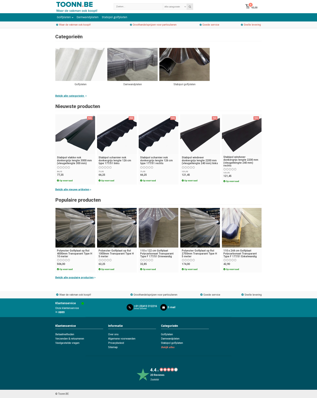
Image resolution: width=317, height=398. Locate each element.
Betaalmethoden (64, 334)
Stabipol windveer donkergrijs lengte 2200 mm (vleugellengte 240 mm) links (200, 160)
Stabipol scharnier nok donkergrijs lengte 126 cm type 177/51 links (115, 160)
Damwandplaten (88, 17)
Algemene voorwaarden (121, 338)
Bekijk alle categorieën (70, 95)
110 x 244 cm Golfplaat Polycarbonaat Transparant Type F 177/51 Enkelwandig (240, 253)
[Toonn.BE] (81, 6)
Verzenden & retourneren (69, 338)
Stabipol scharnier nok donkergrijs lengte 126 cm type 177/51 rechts (156, 160)
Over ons (113, 334)
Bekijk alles (167, 347)
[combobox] (175, 6)
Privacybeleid (116, 342)
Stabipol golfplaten (114, 17)
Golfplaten (64, 17)
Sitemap (113, 347)
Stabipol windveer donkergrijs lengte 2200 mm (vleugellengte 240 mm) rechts (240, 161)
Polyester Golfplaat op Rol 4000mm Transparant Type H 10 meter (74, 253)
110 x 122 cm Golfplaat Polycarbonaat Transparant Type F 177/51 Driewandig (157, 253)
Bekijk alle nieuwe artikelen (72, 189)
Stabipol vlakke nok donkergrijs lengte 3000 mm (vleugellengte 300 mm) (74, 160)
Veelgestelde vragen (67, 342)
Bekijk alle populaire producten (74, 277)
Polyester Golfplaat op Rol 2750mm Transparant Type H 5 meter (199, 253)
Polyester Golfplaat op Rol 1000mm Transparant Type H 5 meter (116, 253)
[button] (251, 6)
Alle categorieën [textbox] (172, 6)
